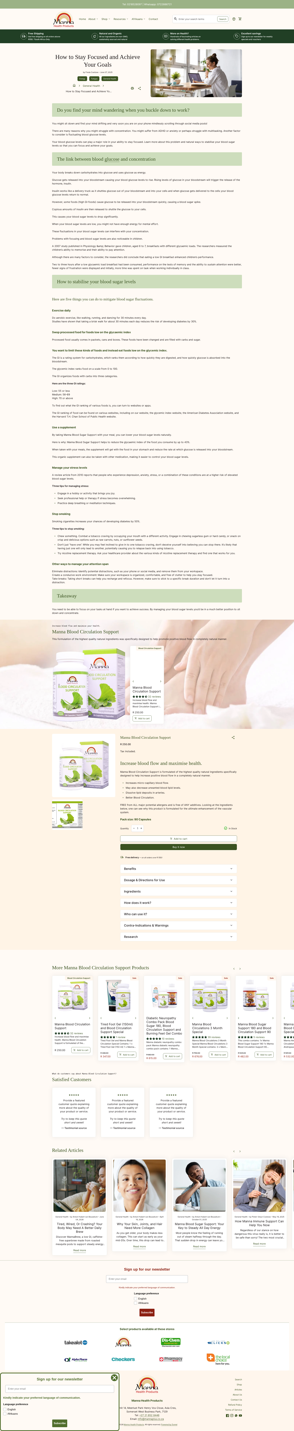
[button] (140, 696)
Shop (239, 1384)
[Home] (63, 18)
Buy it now (179, 847)
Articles (238, 1389)
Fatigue (94, 79)
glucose (112, 159)
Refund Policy (235, 1404)
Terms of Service (233, 1409)
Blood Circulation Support (149, 648)
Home (82, 19)
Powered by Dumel (169, 1424)
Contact (153, 19)
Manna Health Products (134, 1424)
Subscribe (147, 1312)
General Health (109, 79)
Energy (82, 79)
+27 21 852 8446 (149, 1415)
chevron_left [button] (133, 681)
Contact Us (236, 1399)
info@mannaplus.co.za (151, 1418)
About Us (237, 1394)
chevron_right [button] (161, 681)
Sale (134, 978)
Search (222, 19)
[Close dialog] (114, 1378)
